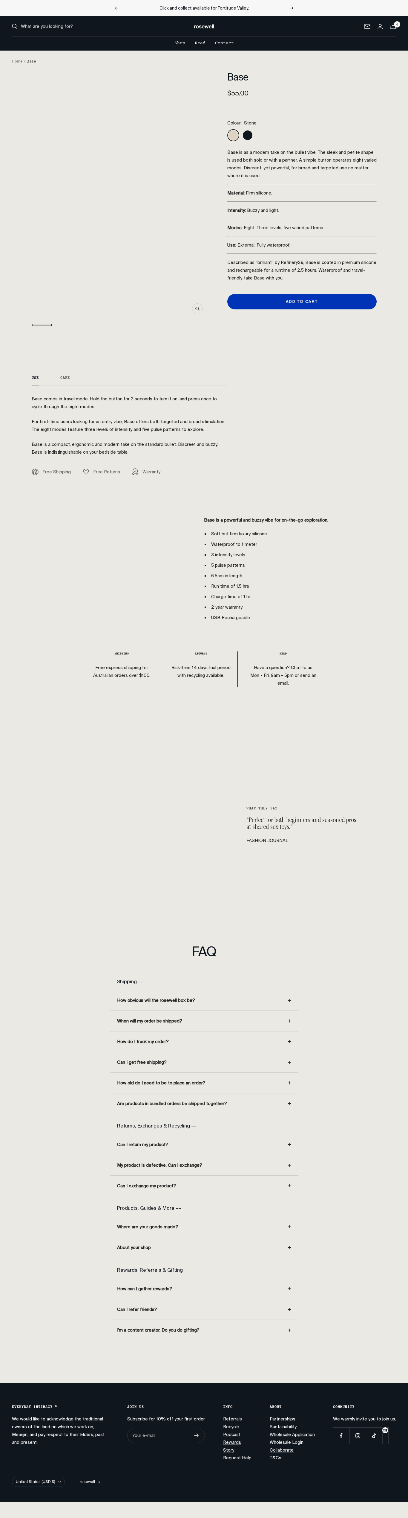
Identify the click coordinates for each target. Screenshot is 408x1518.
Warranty (151, 472)
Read (200, 43)
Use (35, 378)
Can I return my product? (142, 1145)
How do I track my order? (143, 1042)
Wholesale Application (292, 1435)
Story (228, 1450)
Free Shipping (56, 472)
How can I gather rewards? (144, 1289)
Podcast (231, 1435)
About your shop (134, 1247)
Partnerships (282, 1419)
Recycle (231, 1427)
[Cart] (393, 26)
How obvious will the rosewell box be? (156, 1000)
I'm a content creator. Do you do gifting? (158, 1330)
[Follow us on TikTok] (374, 1435)
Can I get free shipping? (142, 1062)
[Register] (196, 1435)
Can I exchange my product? (146, 1186)
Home (17, 61)
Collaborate (282, 1450)
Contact (224, 43)
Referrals (232, 1419)
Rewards (232, 1442)
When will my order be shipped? (149, 1021)
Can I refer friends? (137, 1309)
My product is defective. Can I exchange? (159, 1165)
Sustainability (283, 1427)
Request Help (237, 1458)
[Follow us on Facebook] (341, 1435)
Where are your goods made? (147, 1227)
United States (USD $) (35, 1481)
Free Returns (106, 472)
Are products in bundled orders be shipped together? (172, 1104)
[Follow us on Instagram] (357, 1435)
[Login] (380, 26)
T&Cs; (276, 1458)
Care (65, 378)
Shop (179, 43)
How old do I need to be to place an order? (161, 1083)
